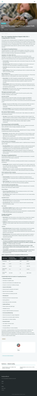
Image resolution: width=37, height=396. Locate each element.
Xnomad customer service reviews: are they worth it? (27, 368)
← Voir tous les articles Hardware (7, 355)
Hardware (3, 23)
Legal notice (3, 388)
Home (2, 383)
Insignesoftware (5, 376)
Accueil (3, 33)
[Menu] (34, 1)
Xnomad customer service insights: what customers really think (9, 368)
